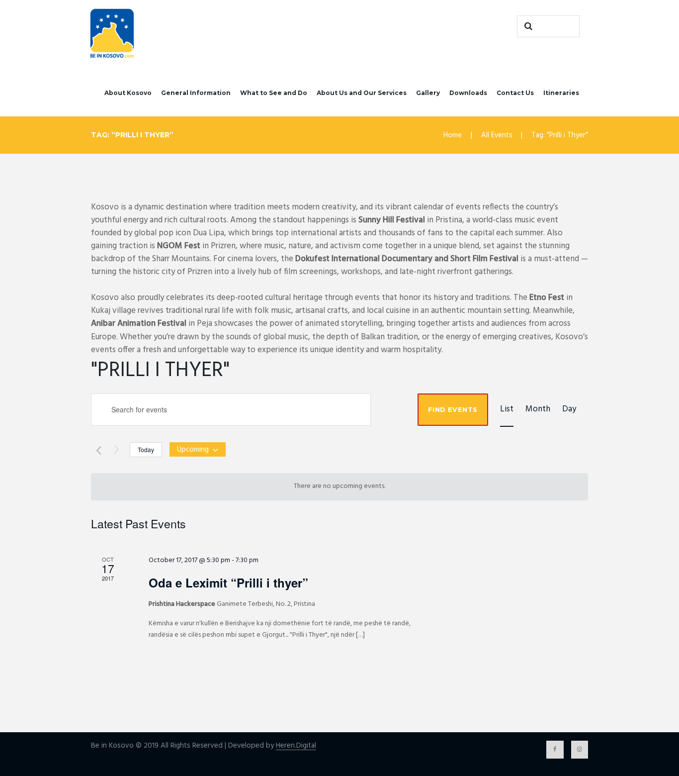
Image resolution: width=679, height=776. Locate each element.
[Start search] (526, 26)
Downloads (468, 93)
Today (146, 449)
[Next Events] (116, 449)
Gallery (428, 93)
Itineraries (561, 93)
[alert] (339, 486)
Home (452, 135)
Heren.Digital (296, 746)
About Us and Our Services (362, 93)
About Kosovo (128, 93)
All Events (496, 135)
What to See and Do (273, 93)
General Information (196, 93)
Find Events (452, 409)
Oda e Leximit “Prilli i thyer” (228, 582)
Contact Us (515, 93)
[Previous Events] (97, 449)
